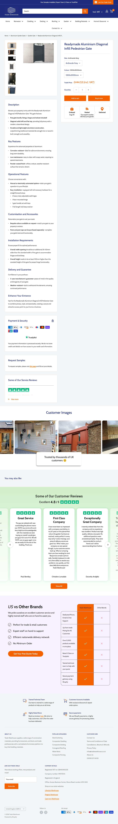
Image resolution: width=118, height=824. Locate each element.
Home (8, 21)
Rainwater (17, 21)
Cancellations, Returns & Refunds (98, 745)
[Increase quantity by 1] (88, 89)
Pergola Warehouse (51, 794)
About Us (90, 755)
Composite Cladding (59, 741)
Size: (71, 58)
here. (42, 716)
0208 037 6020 (93, 758)
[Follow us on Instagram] (45, 812)
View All (59, 586)
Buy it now (99, 98)
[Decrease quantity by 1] (76, 89)
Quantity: (67, 90)
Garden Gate (31, 35)
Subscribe (11, 786)
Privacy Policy (91, 748)
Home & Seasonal (100, 21)
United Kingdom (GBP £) (13, 809)
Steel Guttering (57, 738)
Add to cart (75, 98)
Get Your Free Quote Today (26, 653)
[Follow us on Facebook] (41, 812)
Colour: (73, 70)
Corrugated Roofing (59, 748)
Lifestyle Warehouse (52, 790)
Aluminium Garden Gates (18, 35)
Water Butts (56, 751)
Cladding (30, 21)
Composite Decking (59, 745)
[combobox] (52, 11)
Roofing (54, 21)
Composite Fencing (58, 755)
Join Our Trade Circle (104, 2)
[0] (111, 11)
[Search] (85, 11)
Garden (66, 21)
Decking (42, 21)
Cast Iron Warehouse (52, 799)
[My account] (107, 11)
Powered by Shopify (11, 817)
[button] (10, 545)
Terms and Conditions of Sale (97, 741)
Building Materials (81, 21)
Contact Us (56, 28)
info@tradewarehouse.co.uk (96, 751)
